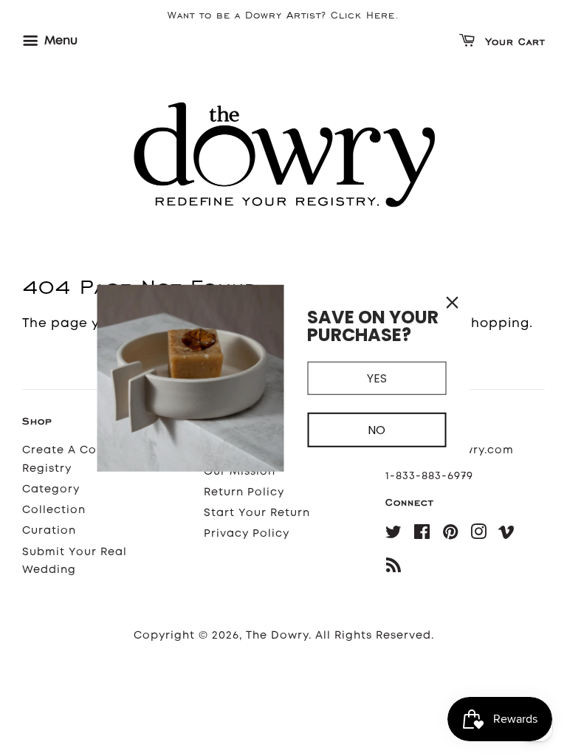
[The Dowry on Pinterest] (450, 535)
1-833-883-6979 (429, 476)
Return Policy (244, 492)
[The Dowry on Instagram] (478, 535)
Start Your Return (257, 513)
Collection (54, 510)
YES (377, 378)
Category (51, 489)
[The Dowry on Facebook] (422, 535)
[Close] (452, 302)
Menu (59, 40)
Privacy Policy (246, 533)
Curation (49, 530)
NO (376, 430)
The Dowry (277, 635)
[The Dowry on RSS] (393, 568)
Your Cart (513, 42)
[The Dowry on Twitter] (393, 535)
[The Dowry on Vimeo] (506, 535)
